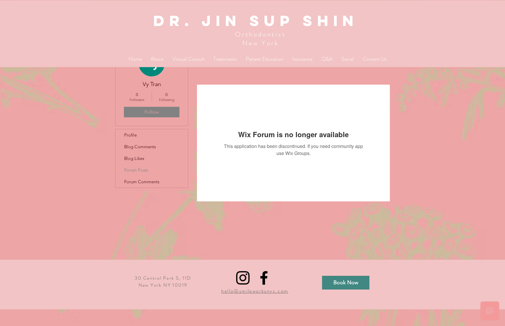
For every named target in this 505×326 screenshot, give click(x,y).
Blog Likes (134, 158)
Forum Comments (141, 181)
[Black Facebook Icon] (264, 278)
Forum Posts (136, 170)
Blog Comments (140, 146)
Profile (130, 135)
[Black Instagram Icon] (243, 278)
